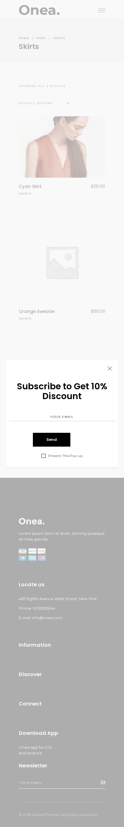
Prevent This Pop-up (65, 456)
